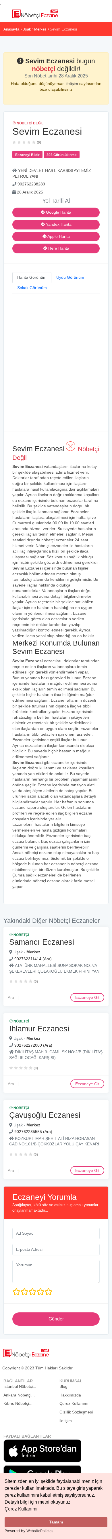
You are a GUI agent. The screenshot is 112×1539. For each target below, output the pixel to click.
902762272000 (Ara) (33, 1045)
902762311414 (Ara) (33, 959)
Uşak (26, 29)
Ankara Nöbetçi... (19, 1395)
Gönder (56, 1318)
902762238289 (31, 184)
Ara (11, 997)
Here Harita (58, 248)
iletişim (72, 83)
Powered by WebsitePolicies (29, 1531)
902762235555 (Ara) (33, 1131)
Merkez (40, 29)
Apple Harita (58, 236)
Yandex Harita (58, 224)
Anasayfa (11, 29)
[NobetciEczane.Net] (34, 13)
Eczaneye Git (87, 997)
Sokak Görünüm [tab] (32, 287)
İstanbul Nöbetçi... (19, 1386)
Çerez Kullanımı (21, 1508)
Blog (63, 1386)
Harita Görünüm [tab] (32, 277)
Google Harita (58, 212)
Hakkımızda (70, 1395)
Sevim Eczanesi (63, 29)
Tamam (56, 1522)
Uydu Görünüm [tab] (70, 277)
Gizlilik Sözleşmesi (76, 1412)
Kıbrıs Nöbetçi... (17, 1403)
